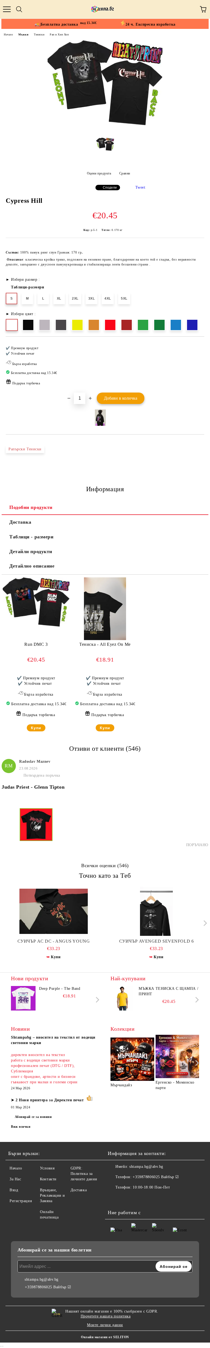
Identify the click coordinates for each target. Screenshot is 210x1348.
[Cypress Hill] (105, 129)
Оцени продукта (99, 173)
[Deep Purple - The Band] (23, 998)
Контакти (48, 1179)
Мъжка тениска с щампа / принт (168, 991)
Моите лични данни (105, 1325)
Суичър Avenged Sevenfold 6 (156, 941)
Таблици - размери (31, 536)
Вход (14, 1190)
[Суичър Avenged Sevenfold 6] (156, 911)
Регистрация (21, 1201)
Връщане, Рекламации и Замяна (52, 1195)
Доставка (20, 522)
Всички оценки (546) (105, 865)
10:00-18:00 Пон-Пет (151, 1187)
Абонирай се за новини (33, 1117)
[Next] (204, 923)
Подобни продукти (30, 507)
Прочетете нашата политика (106, 1316)
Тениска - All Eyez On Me (104, 644)
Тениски (39, 34)
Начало (8, 34)
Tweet (140, 187)
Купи (36, 728)
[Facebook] (114, 1198)
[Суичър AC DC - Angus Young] (54, 911)
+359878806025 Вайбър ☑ (156, 1177)
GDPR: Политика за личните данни (84, 1173)
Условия (47, 1168)
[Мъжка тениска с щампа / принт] (122, 998)
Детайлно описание (32, 566)
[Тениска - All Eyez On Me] (105, 639)
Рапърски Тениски (25, 449)
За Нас (15, 1179)
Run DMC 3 (36, 644)
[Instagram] (126, 1198)
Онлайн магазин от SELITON (105, 1337)
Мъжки (23, 34)
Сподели (110, 187)
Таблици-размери (27, 287)
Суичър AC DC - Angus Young (54, 941)
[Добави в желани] (196, 345)
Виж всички (21, 1127)
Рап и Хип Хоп (59, 34)
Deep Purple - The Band (59, 989)
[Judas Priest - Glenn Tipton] (36, 828)
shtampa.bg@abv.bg (146, 1167)
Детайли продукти (30, 551)
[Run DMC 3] (36, 628)
